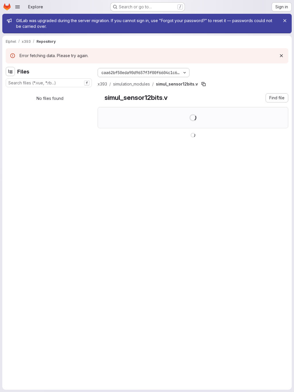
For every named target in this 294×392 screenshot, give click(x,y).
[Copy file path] (203, 84)
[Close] (284, 20)
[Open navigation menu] (17, 6)
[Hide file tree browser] (10, 71)
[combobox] (49, 82)
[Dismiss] (281, 55)
